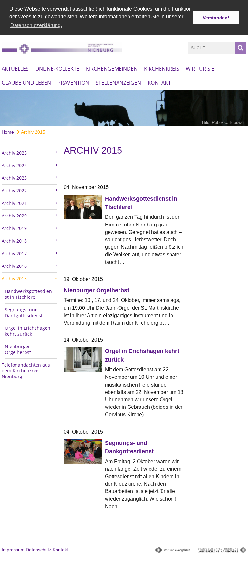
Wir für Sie (200, 68)
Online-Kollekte (57, 68)
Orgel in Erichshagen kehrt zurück (27, 331)
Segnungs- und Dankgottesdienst (24, 312)
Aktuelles (15, 68)
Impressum (13, 549)
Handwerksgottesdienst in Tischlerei (28, 294)
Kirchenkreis (161, 68)
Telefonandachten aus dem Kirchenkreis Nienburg (26, 370)
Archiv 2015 (32, 132)
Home (8, 132)
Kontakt (159, 82)
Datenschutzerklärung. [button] (36, 25)
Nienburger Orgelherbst (18, 349)
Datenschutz (38, 549)
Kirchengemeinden (112, 68)
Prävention (73, 82)
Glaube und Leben (26, 82)
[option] (124, 108)
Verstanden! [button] (216, 17)
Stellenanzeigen (118, 82)
